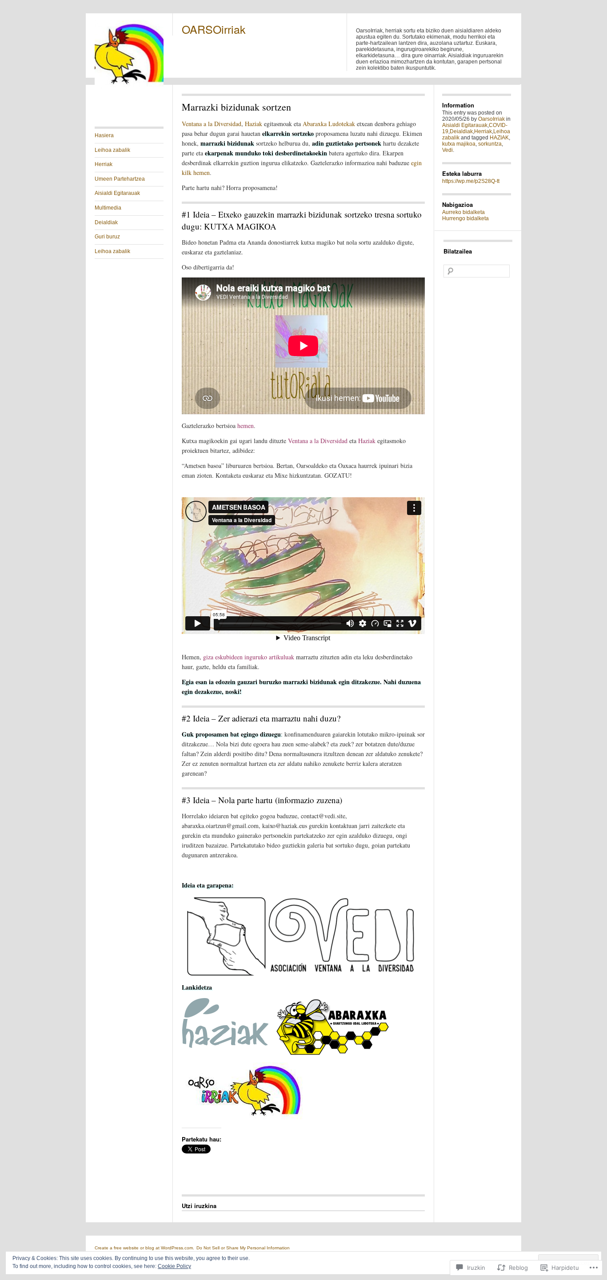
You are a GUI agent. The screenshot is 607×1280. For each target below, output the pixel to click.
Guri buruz (107, 237)
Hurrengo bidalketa (465, 218)
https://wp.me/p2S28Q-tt (470, 181)
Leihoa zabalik (112, 150)
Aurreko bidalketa (463, 212)
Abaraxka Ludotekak (329, 123)
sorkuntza (490, 144)
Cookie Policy (174, 1266)
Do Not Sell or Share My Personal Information (243, 1247)
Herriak (103, 164)
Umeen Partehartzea (120, 179)
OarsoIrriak (491, 119)
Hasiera (104, 135)
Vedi (447, 150)
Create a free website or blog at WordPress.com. (144, 1247)
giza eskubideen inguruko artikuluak (248, 657)
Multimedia (108, 208)
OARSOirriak (214, 29)
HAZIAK (499, 138)
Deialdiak (106, 222)
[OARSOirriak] (129, 87)
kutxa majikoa (458, 144)
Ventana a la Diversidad (211, 123)
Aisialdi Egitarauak (117, 193)
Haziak (253, 123)
